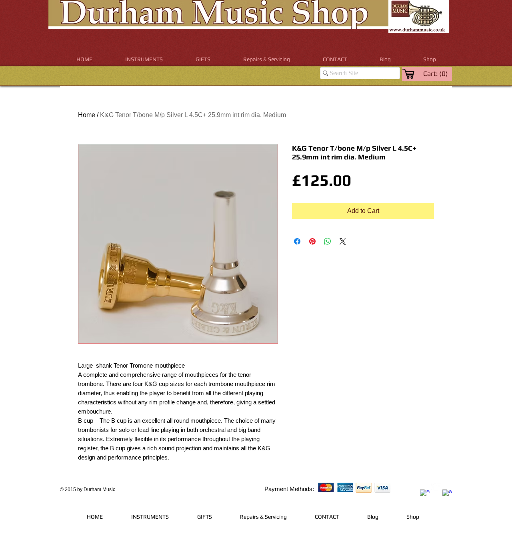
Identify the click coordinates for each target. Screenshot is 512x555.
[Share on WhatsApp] (327, 241)
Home (86, 114)
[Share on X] (343, 241)
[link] (436, 74)
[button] (144, 59)
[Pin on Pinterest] (312, 241)
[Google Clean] (447, 494)
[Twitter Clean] (436, 488)
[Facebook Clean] (425, 494)
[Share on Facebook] (297, 241)
